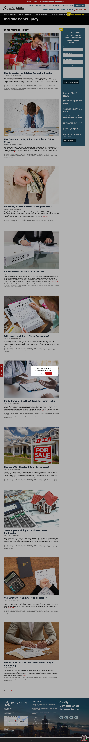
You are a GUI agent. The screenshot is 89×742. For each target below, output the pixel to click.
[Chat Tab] (44, 371)
